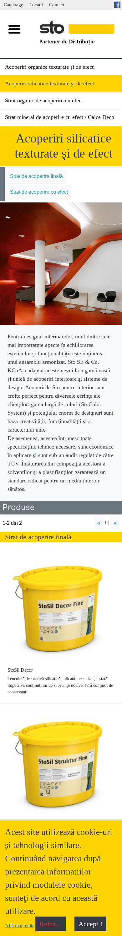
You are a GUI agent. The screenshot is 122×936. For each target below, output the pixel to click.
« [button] (98, 522)
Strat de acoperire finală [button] (36, 176)
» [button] (115, 522)
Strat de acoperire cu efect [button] (39, 192)
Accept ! (90, 924)
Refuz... (50, 924)
